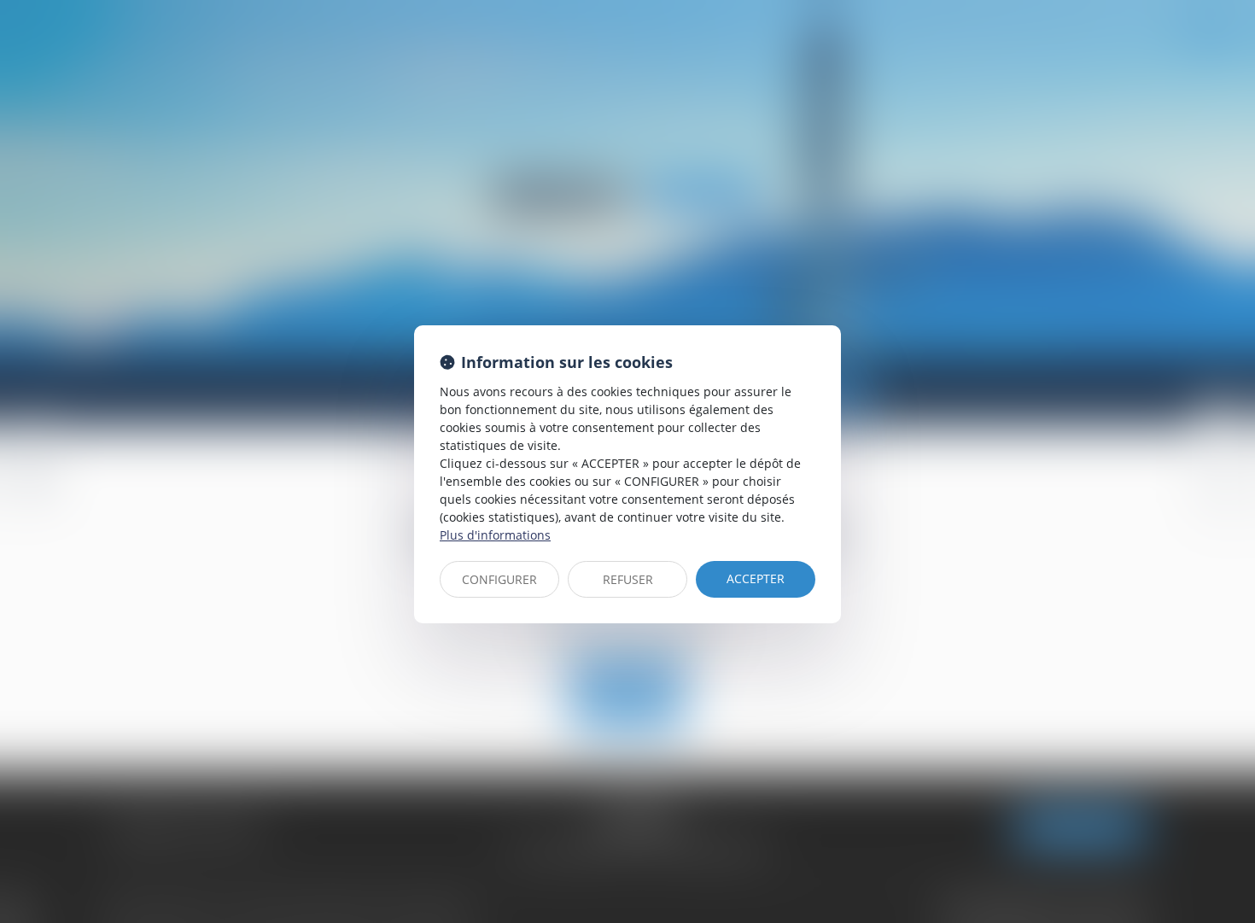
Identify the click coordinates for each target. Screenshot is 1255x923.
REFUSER (628, 579)
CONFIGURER (499, 579)
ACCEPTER (756, 578)
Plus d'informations (495, 535)
